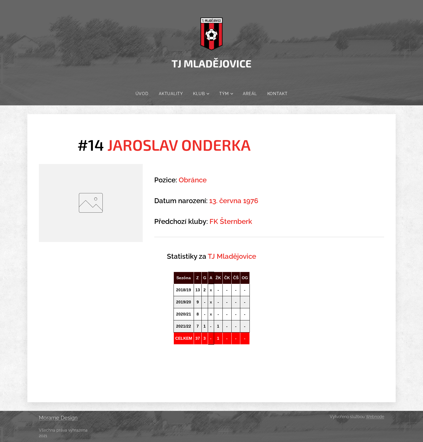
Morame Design (58, 418)
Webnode (375, 416)
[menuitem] (142, 93)
